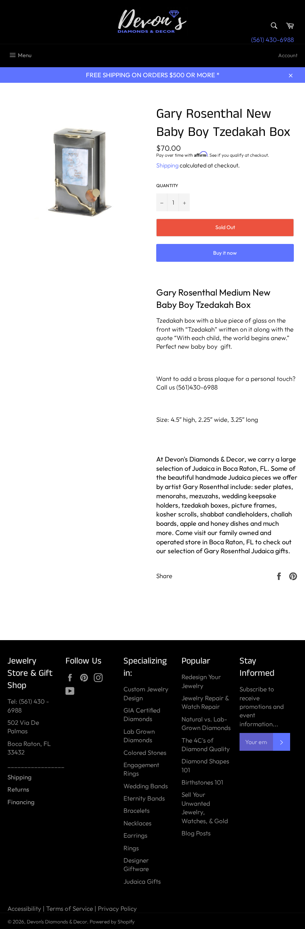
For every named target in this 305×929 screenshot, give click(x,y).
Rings (131, 848)
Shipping (167, 165)
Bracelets (136, 810)
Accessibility (24, 908)
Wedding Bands (145, 786)
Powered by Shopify (112, 921)
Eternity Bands (144, 798)
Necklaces (137, 823)
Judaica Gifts (142, 881)
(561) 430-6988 (272, 39)
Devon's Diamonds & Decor (57, 921)
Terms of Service (69, 908)
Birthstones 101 (202, 782)
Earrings (135, 835)
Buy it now (225, 253)
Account (288, 55)
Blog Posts (196, 833)
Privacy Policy (117, 908)
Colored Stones (144, 752)
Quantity (167, 185)
